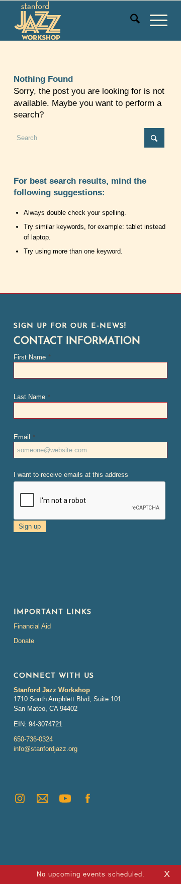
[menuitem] (130, 21)
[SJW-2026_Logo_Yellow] (75, 21)
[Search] (130, 21)
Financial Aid (32, 626)
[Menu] (153, 21)
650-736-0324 (33, 739)
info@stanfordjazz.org (45, 748)
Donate (24, 641)
